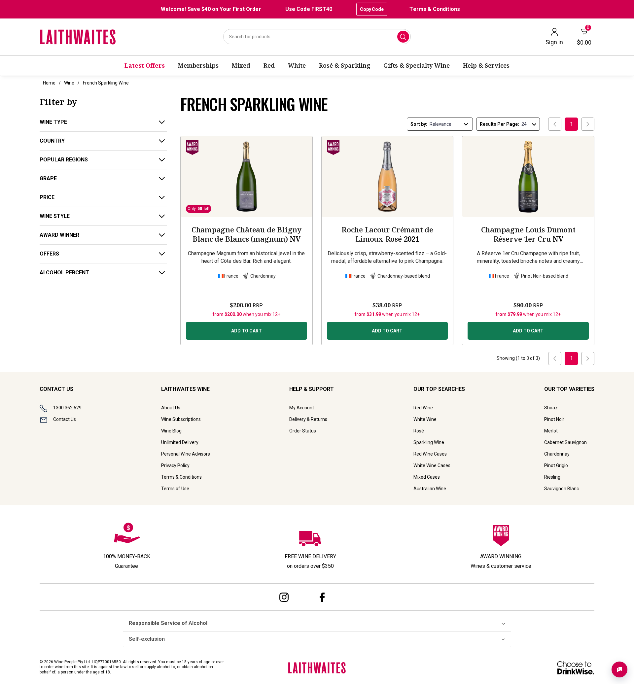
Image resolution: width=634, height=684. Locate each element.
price (47, 197)
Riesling (552, 477)
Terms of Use (175, 488)
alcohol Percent (64, 272)
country (52, 141)
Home (49, 83)
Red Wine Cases (430, 454)
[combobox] (317, 36)
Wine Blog (171, 430)
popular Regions (64, 159)
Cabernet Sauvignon (565, 442)
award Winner (59, 235)
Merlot (551, 430)
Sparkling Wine (428, 442)
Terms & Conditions (434, 9)
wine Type (53, 122)
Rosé (418, 430)
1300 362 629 (67, 407)
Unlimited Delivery (179, 442)
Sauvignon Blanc (561, 488)
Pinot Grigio (556, 465)
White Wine (425, 419)
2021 (387, 234)
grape (48, 178)
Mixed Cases (426, 477)
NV (246, 234)
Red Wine (423, 407)
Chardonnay (557, 454)
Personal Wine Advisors (185, 454)
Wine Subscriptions (181, 419)
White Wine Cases (431, 465)
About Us (170, 407)
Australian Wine (429, 488)
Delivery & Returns (308, 419)
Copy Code (372, 9)
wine (69, 83)
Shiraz (551, 407)
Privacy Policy (175, 465)
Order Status (302, 430)
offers (49, 254)
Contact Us (64, 419)
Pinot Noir (554, 419)
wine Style (55, 216)
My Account (301, 407)
